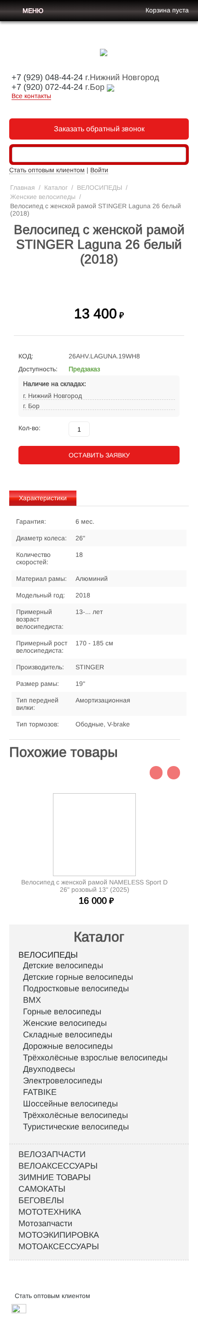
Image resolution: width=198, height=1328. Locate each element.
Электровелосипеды (62, 1080)
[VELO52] (103, 52)
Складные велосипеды (67, 1034)
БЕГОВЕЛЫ (41, 1200)
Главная (22, 187)
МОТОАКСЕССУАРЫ (58, 1246)
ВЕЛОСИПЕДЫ (99, 187)
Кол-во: (29, 428)
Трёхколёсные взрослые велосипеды (95, 1057)
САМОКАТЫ (41, 1188)
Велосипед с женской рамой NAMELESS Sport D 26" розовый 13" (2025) (94, 885)
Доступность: (38, 369)
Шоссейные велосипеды (70, 1103)
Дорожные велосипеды (68, 1046)
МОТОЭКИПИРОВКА (58, 1235)
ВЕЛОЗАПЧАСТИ (52, 1154)
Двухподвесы (49, 1069)
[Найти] (179, 155)
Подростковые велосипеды (76, 988)
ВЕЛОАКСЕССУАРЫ (58, 1165)
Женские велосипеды (43, 196)
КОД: (25, 356)
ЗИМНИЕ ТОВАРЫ (54, 1177)
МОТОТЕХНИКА (49, 1212)
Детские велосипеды (63, 965)
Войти (99, 170)
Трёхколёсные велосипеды (75, 1115)
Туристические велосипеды (76, 1126)
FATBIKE (40, 1092)
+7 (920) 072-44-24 (47, 87)
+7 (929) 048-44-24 (47, 77)
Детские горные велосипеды (78, 977)
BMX (32, 1000)
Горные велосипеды (62, 1011)
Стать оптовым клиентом (47, 170)
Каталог (56, 187)
